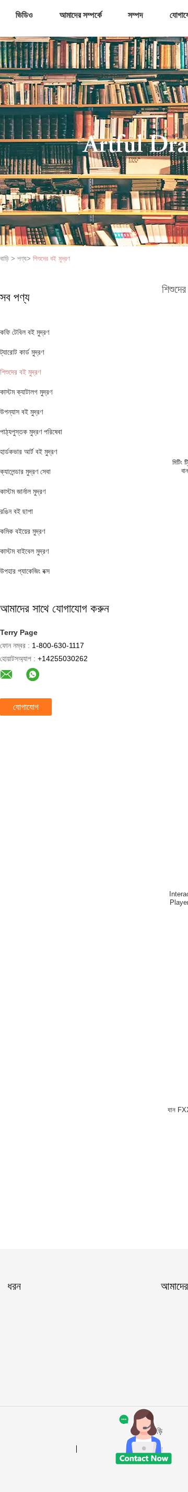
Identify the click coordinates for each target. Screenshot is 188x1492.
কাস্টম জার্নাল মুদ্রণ (22, 491)
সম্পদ (135, 14)
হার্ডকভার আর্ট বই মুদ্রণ (28, 451)
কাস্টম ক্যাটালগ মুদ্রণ (26, 392)
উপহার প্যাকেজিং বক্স (25, 571)
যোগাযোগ (26, 707)
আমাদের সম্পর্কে (81, 14)
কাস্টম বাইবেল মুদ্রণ (24, 551)
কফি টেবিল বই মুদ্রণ (24, 332)
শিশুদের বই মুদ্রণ (51, 258)
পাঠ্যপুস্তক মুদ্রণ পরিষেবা (31, 431)
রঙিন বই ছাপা (16, 511)
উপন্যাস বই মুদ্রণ (21, 412)
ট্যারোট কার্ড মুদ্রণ (22, 352)
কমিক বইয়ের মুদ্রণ (22, 531)
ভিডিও (24, 14)
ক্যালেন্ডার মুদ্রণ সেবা (25, 471)
